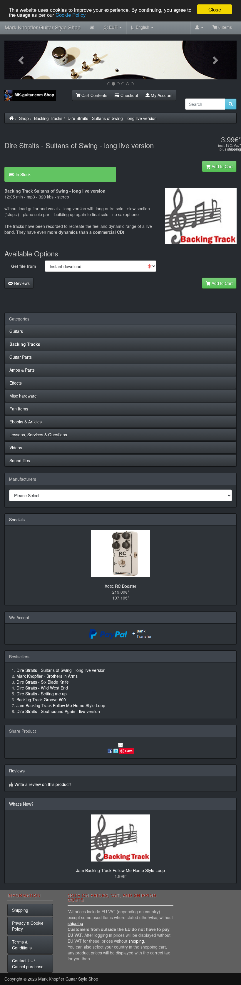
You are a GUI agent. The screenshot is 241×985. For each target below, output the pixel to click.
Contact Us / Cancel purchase (27, 963)
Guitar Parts (20, 357)
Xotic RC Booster (120, 586)
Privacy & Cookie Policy (27, 926)
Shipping (20, 910)
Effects (15, 383)
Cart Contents (93, 95)
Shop (24, 118)
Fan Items (18, 409)
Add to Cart (221, 166)
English (140, 27)
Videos (15, 447)
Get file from (23, 266)
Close (214, 9)
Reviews (21, 283)
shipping (234, 148)
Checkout (128, 95)
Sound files (19, 460)
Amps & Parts (22, 370)
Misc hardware (23, 396)
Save (129, 751)
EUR (111, 27)
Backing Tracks (48, 118)
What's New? (21, 804)
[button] (21, 60)
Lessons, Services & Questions (38, 435)
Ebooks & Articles (25, 422)
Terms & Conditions (22, 945)
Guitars (16, 331)
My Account (161, 95)
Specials (17, 519)
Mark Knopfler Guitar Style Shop (43, 27)
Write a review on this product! (42, 784)
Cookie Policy (71, 14)
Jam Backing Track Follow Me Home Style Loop (120, 870)
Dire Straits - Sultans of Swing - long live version (112, 118)
